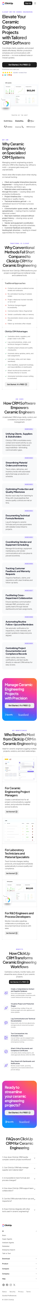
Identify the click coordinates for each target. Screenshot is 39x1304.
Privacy (20, 1292)
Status (4, 1292)
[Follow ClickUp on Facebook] (7, 1284)
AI (3, 1231)
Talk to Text (6, 1253)
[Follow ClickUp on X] (14, 1284)
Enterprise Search (8, 1250)
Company (5, 1274)
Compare (5, 1269)
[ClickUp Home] (7, 3)
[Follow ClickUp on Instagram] (10, 1284)
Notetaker (5, 1246)
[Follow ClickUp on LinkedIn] (3, 1284)
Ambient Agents (8, 1242)
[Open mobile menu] (35, 3)
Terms (28, 1292)
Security (12, 1292)
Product (5, 1264)
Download (6, 1259)
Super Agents (7, 1239)
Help (4, 1279)
